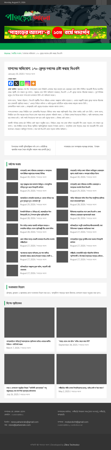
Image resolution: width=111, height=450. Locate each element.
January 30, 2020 (16, 74)
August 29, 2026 (27, 191)
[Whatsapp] (22, 83)
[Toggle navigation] (8, 46)
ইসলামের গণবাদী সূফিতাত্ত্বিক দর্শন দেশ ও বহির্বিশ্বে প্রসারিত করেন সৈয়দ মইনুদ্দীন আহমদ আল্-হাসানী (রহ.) (31, 148)
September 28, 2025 (68, 345)
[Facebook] (10, 83)
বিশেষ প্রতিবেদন (14, 303)
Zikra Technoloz (71, 444)
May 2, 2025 (64, 391)
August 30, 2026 (27, 177)
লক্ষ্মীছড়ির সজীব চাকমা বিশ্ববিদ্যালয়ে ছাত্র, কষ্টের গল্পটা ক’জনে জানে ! (81, 388)
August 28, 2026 (77, 204)
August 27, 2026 (77, 232)
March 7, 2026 (13, 348)
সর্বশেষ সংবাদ (15, 164)
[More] (33, 83)
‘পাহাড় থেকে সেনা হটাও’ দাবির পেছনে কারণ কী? (74, 341)
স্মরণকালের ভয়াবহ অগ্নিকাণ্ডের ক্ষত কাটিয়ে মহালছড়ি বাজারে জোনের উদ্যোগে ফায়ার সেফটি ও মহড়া (36, 256)
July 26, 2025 (12, 394)
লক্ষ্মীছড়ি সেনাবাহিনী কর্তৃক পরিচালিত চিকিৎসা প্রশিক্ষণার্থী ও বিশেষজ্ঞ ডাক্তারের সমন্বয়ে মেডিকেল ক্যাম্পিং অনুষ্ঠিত (86, 256)
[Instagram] (27, 83)
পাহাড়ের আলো (30, 74)
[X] (16, 83)
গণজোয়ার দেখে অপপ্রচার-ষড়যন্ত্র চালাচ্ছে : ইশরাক (81, 146)
